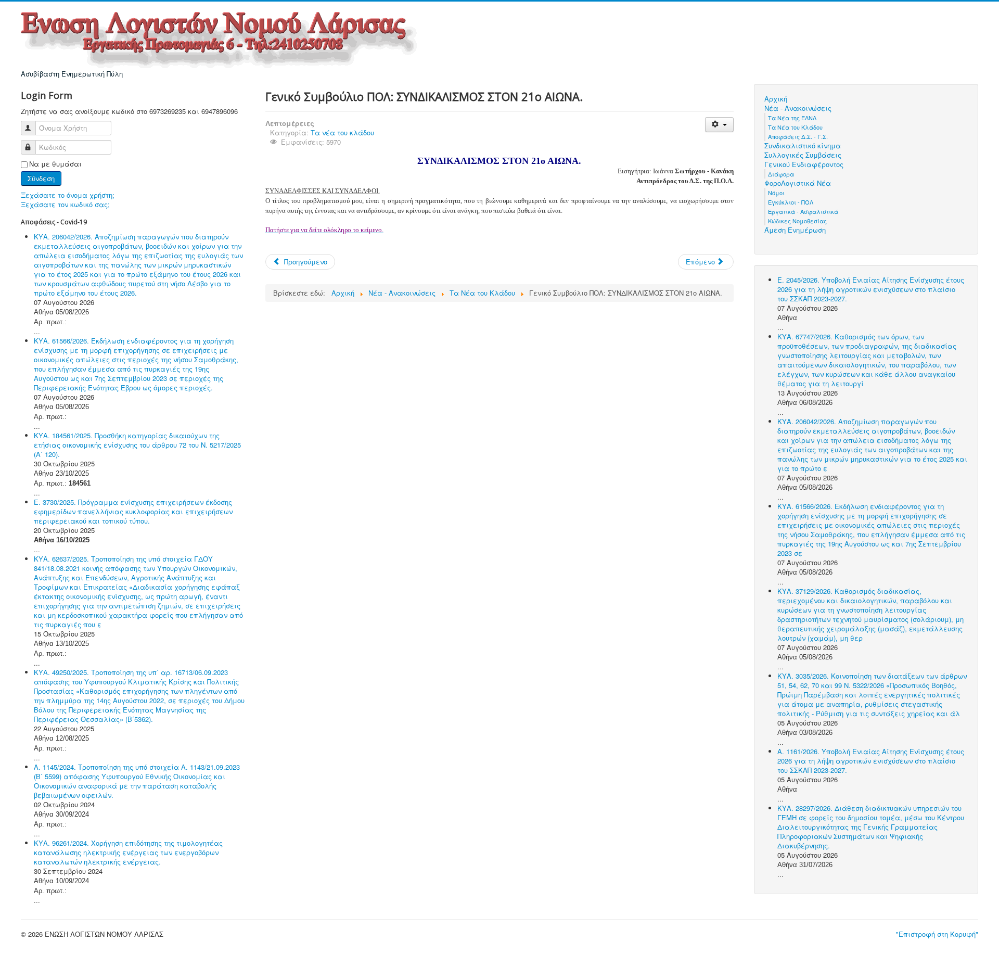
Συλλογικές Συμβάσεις (802, 155)
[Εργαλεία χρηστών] (719, 124)
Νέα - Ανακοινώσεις (797, 108)
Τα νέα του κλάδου (342, 132)
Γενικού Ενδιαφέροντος (803, 164)
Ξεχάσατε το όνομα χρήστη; (67, 195)
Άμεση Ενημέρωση (795, 230)
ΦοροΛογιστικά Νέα (797, 183)
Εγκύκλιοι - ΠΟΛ (790, 202)
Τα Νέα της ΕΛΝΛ (792, 117)
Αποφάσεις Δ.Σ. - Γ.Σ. (798, 136)
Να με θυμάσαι (55, 164)
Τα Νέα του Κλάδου (795, 127)
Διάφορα (781, 174)
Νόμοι (776, 192)
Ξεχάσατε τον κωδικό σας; (65, 204)
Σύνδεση (41, 178)
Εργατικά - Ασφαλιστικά (803, 211)
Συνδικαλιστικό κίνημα (802, 145)
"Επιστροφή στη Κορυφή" (937, 934)
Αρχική (775, 99)
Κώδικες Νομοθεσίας (797, 221)
